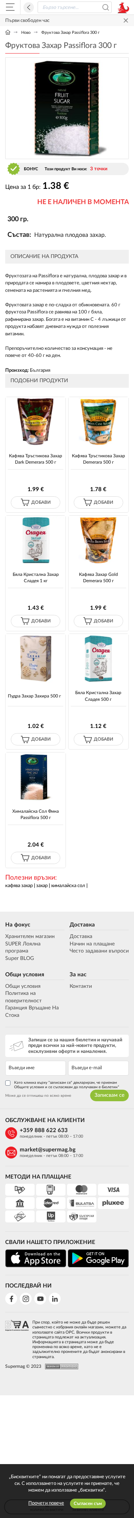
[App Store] (35, 1258)
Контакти (81, 986)
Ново (26, 32)
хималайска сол (68, 885)
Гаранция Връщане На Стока (32, 1011)
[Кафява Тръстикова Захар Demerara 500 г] (98, 421)
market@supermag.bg (48, 1150)
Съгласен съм (88, 1503)
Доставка (82, 925)
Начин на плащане (92, 944)
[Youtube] (40, 1299)
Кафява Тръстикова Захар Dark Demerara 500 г (35, 459)
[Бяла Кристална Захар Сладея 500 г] (98, 658)
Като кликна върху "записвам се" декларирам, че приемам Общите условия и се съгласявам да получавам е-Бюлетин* (66, 1085)
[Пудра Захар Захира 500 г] (35, 658)
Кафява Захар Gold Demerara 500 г (98, 577)
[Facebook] (11, 1299)
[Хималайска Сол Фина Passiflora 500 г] (35, 777)
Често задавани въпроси (99, 951)
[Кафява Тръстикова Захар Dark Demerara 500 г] (35, 421)
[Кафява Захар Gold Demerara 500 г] (98, 540)
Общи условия (24, 974)
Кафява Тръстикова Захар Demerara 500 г (98, 459)
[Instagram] (26, 1299)
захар (42, 885)
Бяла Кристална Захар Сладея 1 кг (36, 577)
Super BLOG (19, 958)
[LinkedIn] (55, 1299)
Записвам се (109, 1095)
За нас (78, 974)
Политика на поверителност (23, 997)
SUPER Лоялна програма (23, 947)
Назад (28, 7)
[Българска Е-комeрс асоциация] (17, 1337)
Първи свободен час (27, 20)
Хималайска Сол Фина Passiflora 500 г (35, 814)
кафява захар (19, 885)
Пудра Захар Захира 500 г (34, 696)
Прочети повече (46, 1503)
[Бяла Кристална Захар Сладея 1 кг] (35, 540)
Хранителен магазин (30, 936)
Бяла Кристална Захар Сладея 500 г (98, 695)
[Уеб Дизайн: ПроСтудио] (59, 1366)
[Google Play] (98, 1258)
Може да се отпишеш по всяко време (38, 1096)
